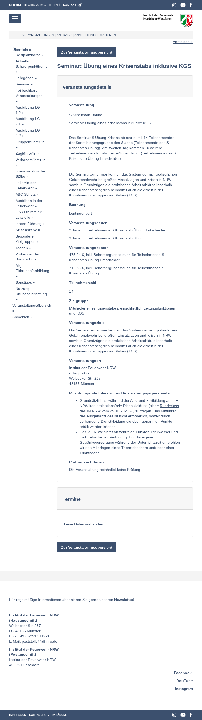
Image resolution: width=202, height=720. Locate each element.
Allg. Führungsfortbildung (32, 268)
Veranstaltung (81, 105)
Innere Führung (29, 223)
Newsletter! (124, 599)
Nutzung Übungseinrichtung (31, 291)
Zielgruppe (79, 301)
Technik (22, 248)
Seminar (22, 84)
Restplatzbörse (28, 55)
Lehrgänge (25, 78)
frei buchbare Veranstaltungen (29, 93)
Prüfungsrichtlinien (86, 462)
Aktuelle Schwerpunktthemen (33, 64)
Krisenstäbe (26, 230)
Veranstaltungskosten (89, 247)
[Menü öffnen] (15, 18)
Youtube (183, 5)
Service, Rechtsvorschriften (33, 4)
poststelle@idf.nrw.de (39, 641)
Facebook (191, 5)
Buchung (77, 204)
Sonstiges (24, 282)
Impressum (18, 714)
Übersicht (20, 49)
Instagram (174, 5)
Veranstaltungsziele (86, 323)
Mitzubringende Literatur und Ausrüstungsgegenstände (119, 393)
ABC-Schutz (26, 194)
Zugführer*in (26, 153)
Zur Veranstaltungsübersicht (86, 52)
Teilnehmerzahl (82, 283)
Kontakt (70, 4)
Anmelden (181, 42)
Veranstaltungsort (85, 361)
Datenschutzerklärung (48, 714)
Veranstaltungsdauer (88, 223)
